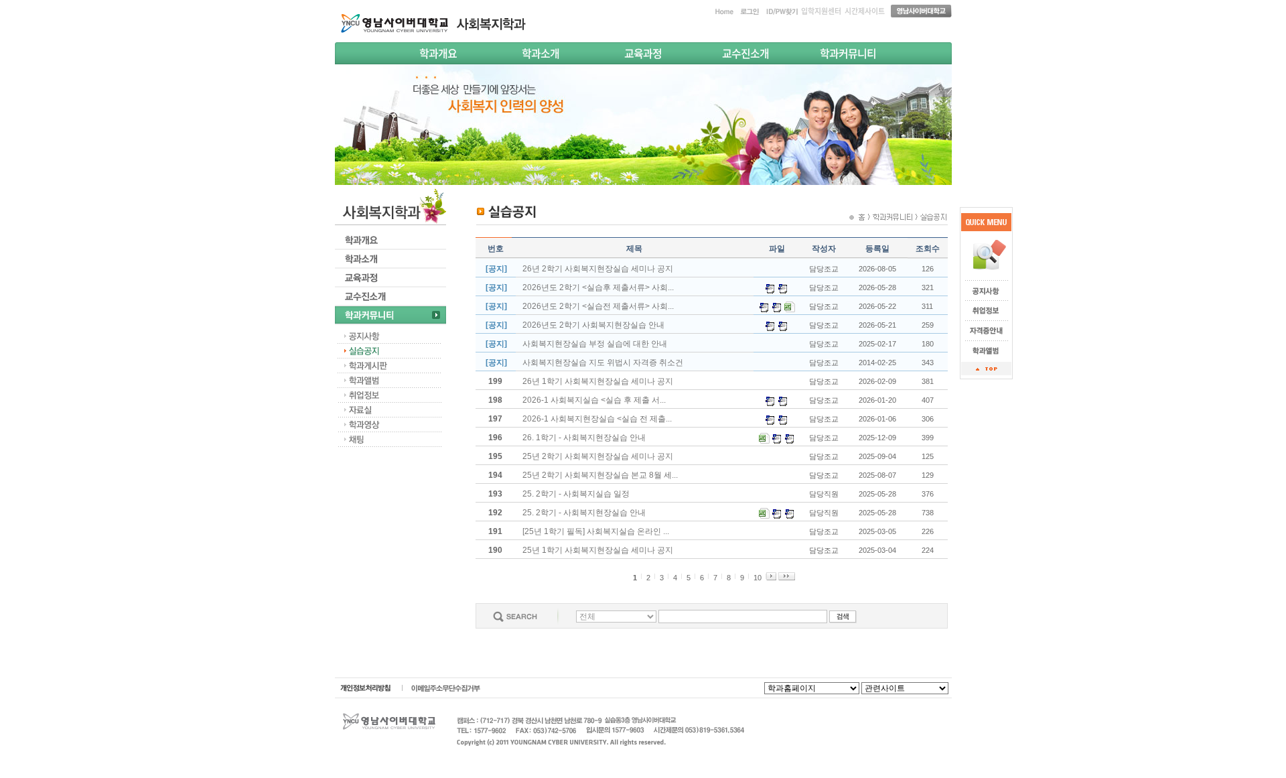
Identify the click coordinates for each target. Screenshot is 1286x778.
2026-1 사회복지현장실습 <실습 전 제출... (597, 419)
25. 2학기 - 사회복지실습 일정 (576, 494)
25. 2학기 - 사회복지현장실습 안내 (584, 512)
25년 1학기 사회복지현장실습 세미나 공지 (597, 550)
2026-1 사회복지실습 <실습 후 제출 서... (594, 400)
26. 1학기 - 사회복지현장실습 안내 (584, 437)
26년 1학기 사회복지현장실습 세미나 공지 (597, 381)
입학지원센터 (821, 11)
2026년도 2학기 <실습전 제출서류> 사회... (598, 306)
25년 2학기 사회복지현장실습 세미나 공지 (597, 456)
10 (758, 578)
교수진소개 (745, 53)
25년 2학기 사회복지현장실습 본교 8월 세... (600, 475)
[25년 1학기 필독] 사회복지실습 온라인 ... (595, 531)
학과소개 (540, 53)
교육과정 (643, 53)
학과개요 (438, 53)
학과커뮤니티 (848, 53)
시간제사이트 (865, 11)
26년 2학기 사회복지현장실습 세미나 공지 (597, 268)
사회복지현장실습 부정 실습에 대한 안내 (594, 343)
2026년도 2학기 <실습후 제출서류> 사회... (598, 287)
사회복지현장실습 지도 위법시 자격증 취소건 (602, 362)
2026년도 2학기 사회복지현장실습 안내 (593, 325)
